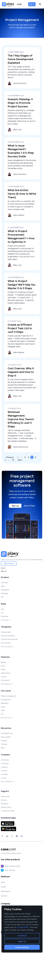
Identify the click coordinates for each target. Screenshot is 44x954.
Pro (2, 613)
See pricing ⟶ (5, 620)
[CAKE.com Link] (22, 849)
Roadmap (4, 593)
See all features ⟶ (7, 684)
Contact (4, 800)
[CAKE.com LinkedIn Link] (7, 836)
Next (20, 460)
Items (3, 666)
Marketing (4, 703)
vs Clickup (5, 763)
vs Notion (4, 774)
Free (2, 609)
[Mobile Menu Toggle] (39, 4)
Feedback (4, 804)
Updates (4, 896)
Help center (5, 796)
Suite (3, 882)
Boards (3, 662)
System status (6, 807)
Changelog (5, 590)
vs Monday (5, 760)
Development (6, 700)
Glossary (4, 740)
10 (13, 460)
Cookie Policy (23, 927)
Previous (10, 457)
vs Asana (4, 767)
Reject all (22, 941)
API (2, 597)
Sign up (32, 4)
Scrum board (5, 643)
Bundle (3, 887)
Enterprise (4, 616)
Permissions (5, 680)
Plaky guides (5, 737)
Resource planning (8, 636)
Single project (6, 632)
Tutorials (4, 744)
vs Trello (4, 771)
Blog (2, 748)
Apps (3, 586)
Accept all (22, 935)
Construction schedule (9, 639)
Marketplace (5, 891)
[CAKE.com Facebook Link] (2, 836)
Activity (3, 677)
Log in (3, 568)
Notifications (5, 673)
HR (2, 714)
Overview (4, 582)
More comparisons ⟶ (8, 781)
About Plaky (29, 506)
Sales (3, 707)
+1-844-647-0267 (8, 811)
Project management (8, 696)
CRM (2, 710)
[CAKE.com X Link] (11, 836)
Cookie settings (22, 947)
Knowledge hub (6, 733)
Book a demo (9, 563)
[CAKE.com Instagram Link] (21, 836)
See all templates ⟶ (7, 646)
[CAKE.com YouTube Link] (16, 836)
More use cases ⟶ (7, 718)
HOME (19, 4)
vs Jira (3, 778)
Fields (3, 669)
